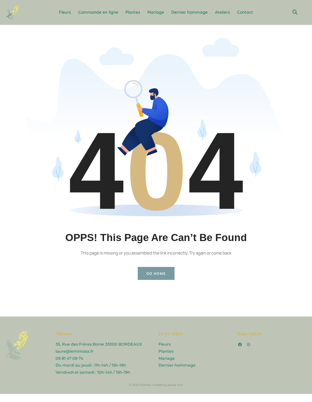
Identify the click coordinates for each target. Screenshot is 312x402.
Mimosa (145, 385)
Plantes (133, 12)
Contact (245, 12)
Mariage (155, 12)
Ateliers (222, 12)
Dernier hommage (189, 12)
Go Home (156, 273)
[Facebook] (240, 344)
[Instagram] (248, 344)
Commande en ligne (98, 12)
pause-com (175, 385)
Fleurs (65, 12)
